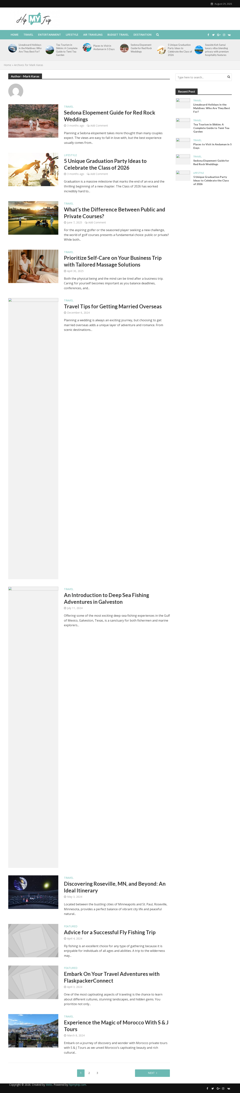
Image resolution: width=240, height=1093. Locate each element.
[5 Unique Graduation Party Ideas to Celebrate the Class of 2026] (161, 50)
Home (15, 34)
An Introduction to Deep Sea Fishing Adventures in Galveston (106, 598)
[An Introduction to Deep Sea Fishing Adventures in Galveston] (33, 727)
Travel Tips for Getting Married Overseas (113, 306)
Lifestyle (72, 34)
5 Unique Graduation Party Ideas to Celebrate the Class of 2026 (180, 49)
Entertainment (49, 34)
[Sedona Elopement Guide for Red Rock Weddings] (123, 48)
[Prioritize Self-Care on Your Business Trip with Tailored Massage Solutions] (33, 266)
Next (151, 1073)
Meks (49, 1084)
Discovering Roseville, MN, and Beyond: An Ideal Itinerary (115, 887)
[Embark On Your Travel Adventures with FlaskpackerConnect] (33, 982)
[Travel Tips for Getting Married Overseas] (33, 438)
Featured (70, 926)
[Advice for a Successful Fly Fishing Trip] (33, 940)
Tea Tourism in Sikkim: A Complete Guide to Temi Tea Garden (66, 49)
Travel (28, 34)
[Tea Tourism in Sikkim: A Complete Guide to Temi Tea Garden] (49, 50)
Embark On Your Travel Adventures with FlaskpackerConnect (112, 977)
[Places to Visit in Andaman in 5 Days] (86, 47)
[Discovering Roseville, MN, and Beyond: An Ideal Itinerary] (33, 892)
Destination (143, 34)
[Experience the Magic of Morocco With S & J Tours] (33, 1031)
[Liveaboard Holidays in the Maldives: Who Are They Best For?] (12, 48)
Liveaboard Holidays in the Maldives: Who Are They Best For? (30, 48)
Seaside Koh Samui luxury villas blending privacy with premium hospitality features (217, 49)
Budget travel (118, 34)
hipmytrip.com (77, 1084)
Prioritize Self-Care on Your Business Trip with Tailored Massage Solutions (113, 261)
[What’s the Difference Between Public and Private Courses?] (33, 218)
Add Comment (99, 125)
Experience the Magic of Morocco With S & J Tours (116, 1025)
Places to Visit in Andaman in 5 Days (104, 47)
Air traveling (93, 34)
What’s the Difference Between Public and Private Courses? (114, 212)
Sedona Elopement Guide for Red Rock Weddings (141, 48)
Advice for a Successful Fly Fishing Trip (110, 932)
